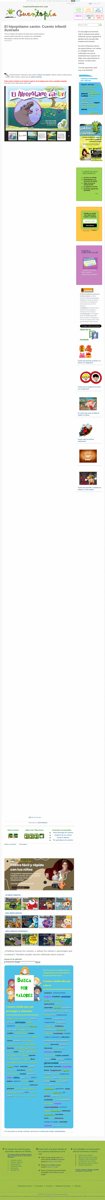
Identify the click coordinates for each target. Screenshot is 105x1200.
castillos (10, 1033)
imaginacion (55, 1070)
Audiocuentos (16, 1164)
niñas (9, 1077)
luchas (14, 1063)
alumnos (27, 1018)
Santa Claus (17, 1096)
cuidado (67, 1034)
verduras (33, 1096)
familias (32, 1044)
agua (21, 1018)
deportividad (49, 1041)
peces (37, 1081)
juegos (25, 1055)
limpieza (65, 1081)
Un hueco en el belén (90, 177)
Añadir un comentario (10, 844)
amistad (65, 996)
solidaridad (66, 1111)
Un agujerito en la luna (90, 186)
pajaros (10, 1081)
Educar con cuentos (44, 75)
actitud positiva (59, 993)
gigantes (28, 1048)
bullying (60, 1011)
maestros (33, 1063)
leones (27, 1059)
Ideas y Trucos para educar (88, 1157)
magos (16, 1066)
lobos (9, 1063)
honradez (57, 1067)
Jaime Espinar (42, 822)
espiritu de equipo (49, 1055)
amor (46, 1000)
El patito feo (15, 1170)
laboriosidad (64, 1078)
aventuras (11, 1026)
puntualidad (65, 1100)
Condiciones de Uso (25, 1186)
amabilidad (56, 997)
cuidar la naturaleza (52, 1037)
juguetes (32, 1055)
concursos (22, 1037)
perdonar (55, 1096)
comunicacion (49, 1026)
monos (14, 1070)
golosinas (35, 1048)
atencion (60, 1000)
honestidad (48, 1067)
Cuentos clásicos (63, 837)
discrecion (55, 1044)
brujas (9, 1030)
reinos (20, 1092)
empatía (55, 1048)
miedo (52, 1085)
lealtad (46, 1081)
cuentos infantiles (36, 77)
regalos (9, 1092)
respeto (57, 1103)
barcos (18, 1026)
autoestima (48, 1008)
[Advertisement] (21, 55)
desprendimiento (61, 1041)
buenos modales (50, 1011)
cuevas (10, 1041)
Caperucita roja (16, 1166)
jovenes (20, 1055)
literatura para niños (91, 315)
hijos (28, 1052)
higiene (68, 1063)
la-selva (10, 1059)
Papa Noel (25, 1081)
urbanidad (63, 1122)
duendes (24, 1040)
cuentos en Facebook (55, 1161)
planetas (15, 1085)
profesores (18, 1088)
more (96, 193)
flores (23, 1048)
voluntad (64, 1125)
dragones (17, 1041)
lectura (53, 1081)
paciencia (57, 1092)
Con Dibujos (98, 10)
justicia (56, 1078)
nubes (23, 1077)
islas (8, 1055)
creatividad (58, 1034)
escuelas (26, 1044)
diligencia (47, 1044)
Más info (78, 0)
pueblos (25, 1088)
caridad (46, 1015)
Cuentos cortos (16, 1160)
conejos (28, 1037)
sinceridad (56, 1111)
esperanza (58, 1052)
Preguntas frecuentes (63, 1186)
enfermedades (11, 1044)
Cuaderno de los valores (63, 835)
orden (67, 1089)
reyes (26, 1092)
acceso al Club (70, 3)
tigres (28, 1096)
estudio (47, 1059)
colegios (31, 1033)
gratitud (62, 1063)
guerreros (10, 1052)
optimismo (59, 1089)
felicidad (60, 1059)
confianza (59, 1026)
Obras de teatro (99, 17)
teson (46, 1118)
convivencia (48, 1033)
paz (64, 1092)
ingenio (65, 1070)
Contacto (77, 1186)
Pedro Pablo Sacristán (50, 1194)
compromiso (61, 1022)
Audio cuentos (88, 10)
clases (25, 1033)
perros (9, 1085)
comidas (15, 1037)
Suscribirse (90, 225)
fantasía (10, 1048)
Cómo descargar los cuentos (63, 832)
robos (31, 1092)
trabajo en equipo (51, 1122)
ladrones (17, 1059)
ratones (32, 1088)
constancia (61, 1030)
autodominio (59, 1004)
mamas (31, 1066)
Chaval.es (85, 308)
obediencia (49, 1089)
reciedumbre (48, 1103)
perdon (47, 1096)
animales (20, 1022)
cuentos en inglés (52, 1167)
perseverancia (64, 1096)
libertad (59, 1081)
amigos (33, 1018)
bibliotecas (25, 1026)
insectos (34, 1052)
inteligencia (48, 1078)
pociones (26, 1085)
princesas (34, 1085)
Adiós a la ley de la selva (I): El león (89, 184)
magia (10, 1066)
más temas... (94, 112)
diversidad (64, 1044)
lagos (22, 1059)
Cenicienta (14, 1168)
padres (34, 1078)
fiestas (17, 1048)
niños (16, 1077)
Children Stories (97, 3)
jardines (14, 1055)
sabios (9, 1096)
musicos (16, 1074)
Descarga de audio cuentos (88, 1163)
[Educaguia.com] (86, 292)
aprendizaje (53, 1000)
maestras (26, 1063)
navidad (23, 1074)
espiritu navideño (62, 1056)
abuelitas (10, 1018)
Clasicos (78, 16)
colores (9, 1037)
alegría (47, 997)
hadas (16, 1052)
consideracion (49, 1030)
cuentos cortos (78, 10)
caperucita (30, 1029)
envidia (62, 1048)
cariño (52, 1015)
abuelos (16, 1018)
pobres (21, 1085)
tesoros (24, 1096)
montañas (29, 1070)
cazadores (18, 1033)
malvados (24, 1066)
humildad (66, 1067)
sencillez (47, 1111)
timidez (52, 1118)
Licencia (49, 1186)
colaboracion (61, 1015)
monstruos (21, 1070)
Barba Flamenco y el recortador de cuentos (90, 180)
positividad (48, 1100)
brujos (15, 1030)
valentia (48, 1126)
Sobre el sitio (89, 17)
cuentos (35, 1037)
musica (9, 1074)
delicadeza (65, 1037)
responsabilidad (51, 1107)
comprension (49, 1022)
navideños (31, 1074)
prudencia (57, 1100)
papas (31, 1081)
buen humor (67, 1008)
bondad (57, 1008)
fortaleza (68, 1059)
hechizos (23, 1052)
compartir (48, 1019)
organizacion (48, 1092)
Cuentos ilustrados (85, 1165)
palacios (17, 1081)
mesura (46, 1085)
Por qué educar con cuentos (63, 840)
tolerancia (59, 1118)
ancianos (10, 1022)
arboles (29, 1022)
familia (53, 1059)
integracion (64, 1074)
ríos (35, 1092)
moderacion (58, 1085)
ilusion (46, 1070)
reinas (15, 1092)
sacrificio (63, 1107)
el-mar (30, 1041)
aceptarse (48, 993)
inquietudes (55, 1074)
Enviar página (23, 844)
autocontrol (49, 1004)
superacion (49, 1114)
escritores (19, 1044)
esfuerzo (48, 1052)
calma (66, 1011)
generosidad (51, 1063)
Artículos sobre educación (88, 1159)
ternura (66, 1114)
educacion (48, 1048)
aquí (29, 83)
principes (10, 1088)
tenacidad (59, 1114)
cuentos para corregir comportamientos (52, 1131)
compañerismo (59, 1019)
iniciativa (47, 1074)
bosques (33, 1026)
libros (33, 1059)
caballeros (22, 1030)
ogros (28, 1077)
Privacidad (39, 1186)
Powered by (86, 230)
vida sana (56, 1126)
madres (20, 1063)
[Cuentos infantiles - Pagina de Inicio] (28, 10)
